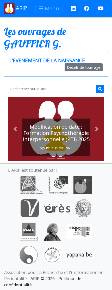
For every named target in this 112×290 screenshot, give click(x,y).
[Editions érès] (57, 208)
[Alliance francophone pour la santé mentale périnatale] (31, 184)
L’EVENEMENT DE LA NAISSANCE (47, 60)
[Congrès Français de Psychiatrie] (82, 184)
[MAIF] (29, 231)
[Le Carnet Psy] (83, 208)
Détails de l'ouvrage (83, 67)
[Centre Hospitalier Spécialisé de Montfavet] (58, 184)
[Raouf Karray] (52, 231)
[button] (15, 129)
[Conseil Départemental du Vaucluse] (29, 208)
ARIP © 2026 (42, 278)
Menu (51, 8)
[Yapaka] (79, 254)
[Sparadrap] (52, 254)
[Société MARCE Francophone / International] (28, 254)
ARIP (21, 7)
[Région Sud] (79, 231)
